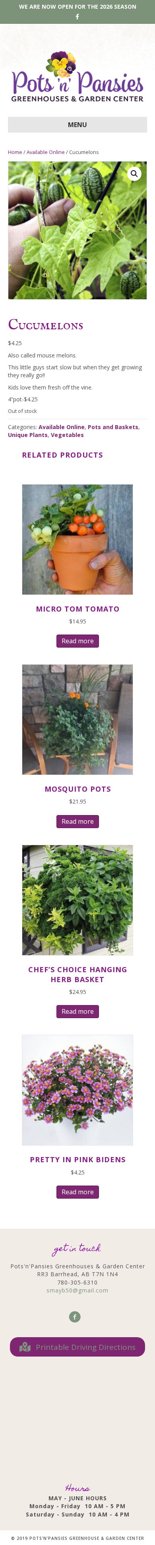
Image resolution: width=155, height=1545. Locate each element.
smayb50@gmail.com (77, 1290)
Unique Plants (28, 435)
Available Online (46, 152)
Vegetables (67, 435)
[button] (134, 174)
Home (15, 152)
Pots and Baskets (113, 427)
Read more (78, 641)
